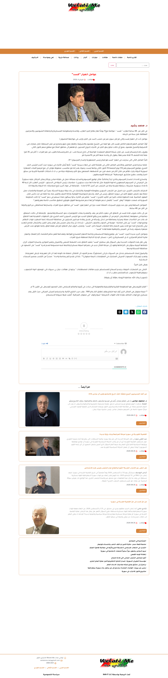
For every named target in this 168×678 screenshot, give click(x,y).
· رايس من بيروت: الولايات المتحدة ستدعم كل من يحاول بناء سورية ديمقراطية (117, 568)
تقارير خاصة (132, 58)
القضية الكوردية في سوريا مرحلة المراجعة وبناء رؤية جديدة (123, 434)
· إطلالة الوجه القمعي (139, 554)
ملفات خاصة (117, 58)
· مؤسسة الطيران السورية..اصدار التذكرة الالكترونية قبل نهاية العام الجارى (118, 561)
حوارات (94, 58)
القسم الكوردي (69, 51)
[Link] (69, 358)
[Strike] (53, 358)
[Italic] (47, 358)
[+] (75, 358)
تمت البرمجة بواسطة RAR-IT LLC (116, 675)
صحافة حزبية (64, 58)
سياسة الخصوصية (51, 675)
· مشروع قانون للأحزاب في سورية (134, 571)
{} (72, 358)
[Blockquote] (63, 358)
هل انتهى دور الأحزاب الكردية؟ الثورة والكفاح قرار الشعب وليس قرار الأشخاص (115, 468)
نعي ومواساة (48, 58)
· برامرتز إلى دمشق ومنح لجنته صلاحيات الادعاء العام (127, 565)
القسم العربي (99, 51)
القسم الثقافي (84, 51)
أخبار (85, 58)
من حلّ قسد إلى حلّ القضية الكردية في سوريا (129, 502)
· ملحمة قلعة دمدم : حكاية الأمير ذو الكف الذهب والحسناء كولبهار (122, 544)
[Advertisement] (84, 31)
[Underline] (50, 358)
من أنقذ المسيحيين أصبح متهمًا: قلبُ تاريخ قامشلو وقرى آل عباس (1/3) (118, 394)
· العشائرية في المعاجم (138, 541)
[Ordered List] (56, 358)
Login (43, 343)
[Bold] (43, 358)
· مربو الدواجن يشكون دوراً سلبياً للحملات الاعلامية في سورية (124, 551)
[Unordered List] (59, 358)
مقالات (105, 58)
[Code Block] (66, 358)
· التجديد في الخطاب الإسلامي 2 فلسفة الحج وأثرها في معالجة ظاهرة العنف (118, 548)
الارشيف (34, 58)
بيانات (76, 58)
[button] (144, 312)
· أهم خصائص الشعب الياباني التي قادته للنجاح (129, 558)
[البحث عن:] (132, 65)
